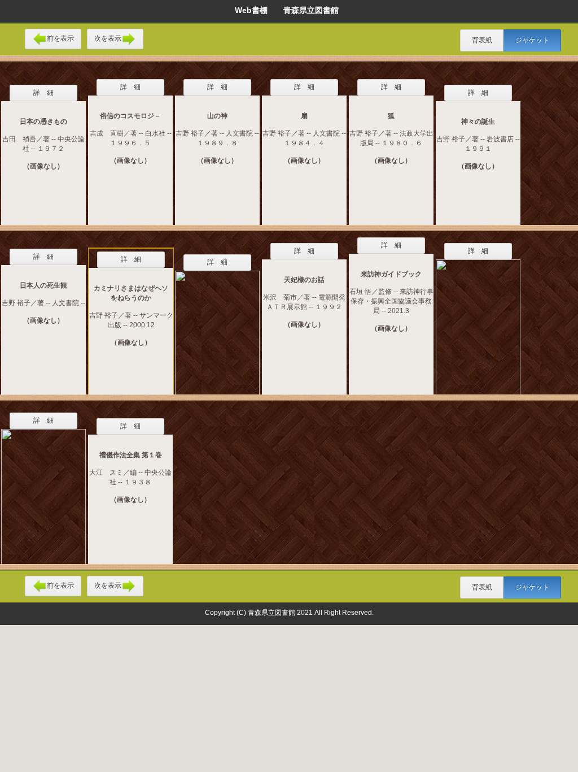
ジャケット (532, 40)
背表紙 (482, 40)
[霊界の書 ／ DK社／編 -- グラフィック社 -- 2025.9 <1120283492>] (43, 489)
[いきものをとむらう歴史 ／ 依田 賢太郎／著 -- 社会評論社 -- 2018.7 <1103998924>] (217, 325)
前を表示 (60, 38)
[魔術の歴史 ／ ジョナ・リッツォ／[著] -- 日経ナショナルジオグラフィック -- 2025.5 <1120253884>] (478, 320)
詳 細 (43, 93)
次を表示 (107, 38)
